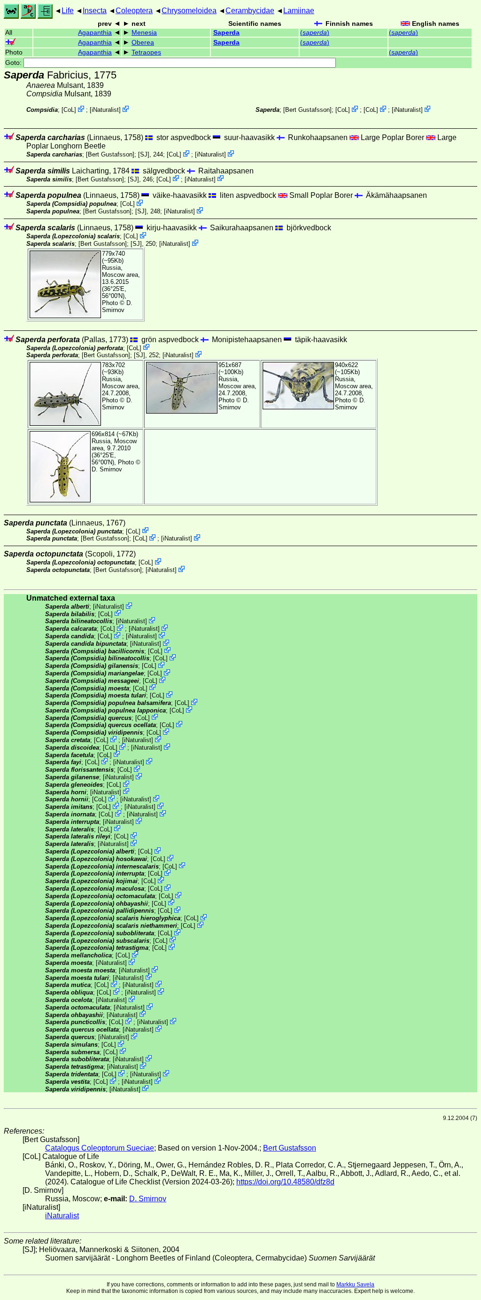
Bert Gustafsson (307, 109)
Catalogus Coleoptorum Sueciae (99, 1148)
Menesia (144, 32)
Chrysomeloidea (189, 11)
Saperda (226, 32)
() (314, 32)
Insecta (95, 11)
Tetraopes (146, 52)
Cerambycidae (249, 11)
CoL (68, 109)
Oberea (143, 42)
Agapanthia (95, 32)
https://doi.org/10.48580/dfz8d (285, 1182)
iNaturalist (105, 109)
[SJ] (143, 154)
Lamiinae (298, 11)
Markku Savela (355, 1284)
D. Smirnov (117, 306)
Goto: (14, 62)
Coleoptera (134, 11)
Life (68, 11)
